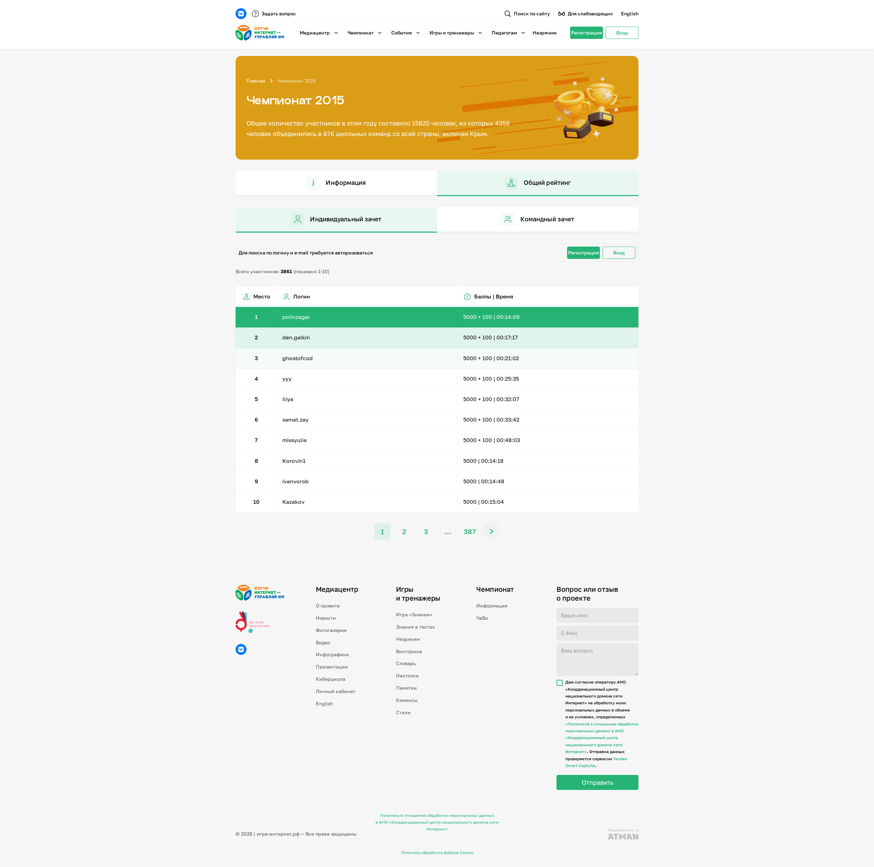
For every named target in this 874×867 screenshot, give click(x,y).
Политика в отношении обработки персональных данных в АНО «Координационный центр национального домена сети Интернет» (437, 822)
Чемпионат (360, 32)
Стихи (403, 712)
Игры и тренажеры (451, 32)
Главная (255, 81)
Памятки (406, 688)
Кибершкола (331, 679)
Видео (323, 642)
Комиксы (407, 700)
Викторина (409, 651)
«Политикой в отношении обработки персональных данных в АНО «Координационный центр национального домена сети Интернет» (601, 737)
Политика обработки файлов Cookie (437, 852)
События (401, 32)
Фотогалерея (331, 630)
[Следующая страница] (491, 531)
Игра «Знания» (414, 614)
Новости (326, 618)
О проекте (328, 605)
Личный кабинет (335, 691)
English (629, 13)
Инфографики (332, 654)
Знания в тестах (415, 627)
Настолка (407, 675)
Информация (491, 605)
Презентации (332, 667)
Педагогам (504, 32)
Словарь (406, 663)
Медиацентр (315, 32)
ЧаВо (482, 618)
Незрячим (544, 32)
